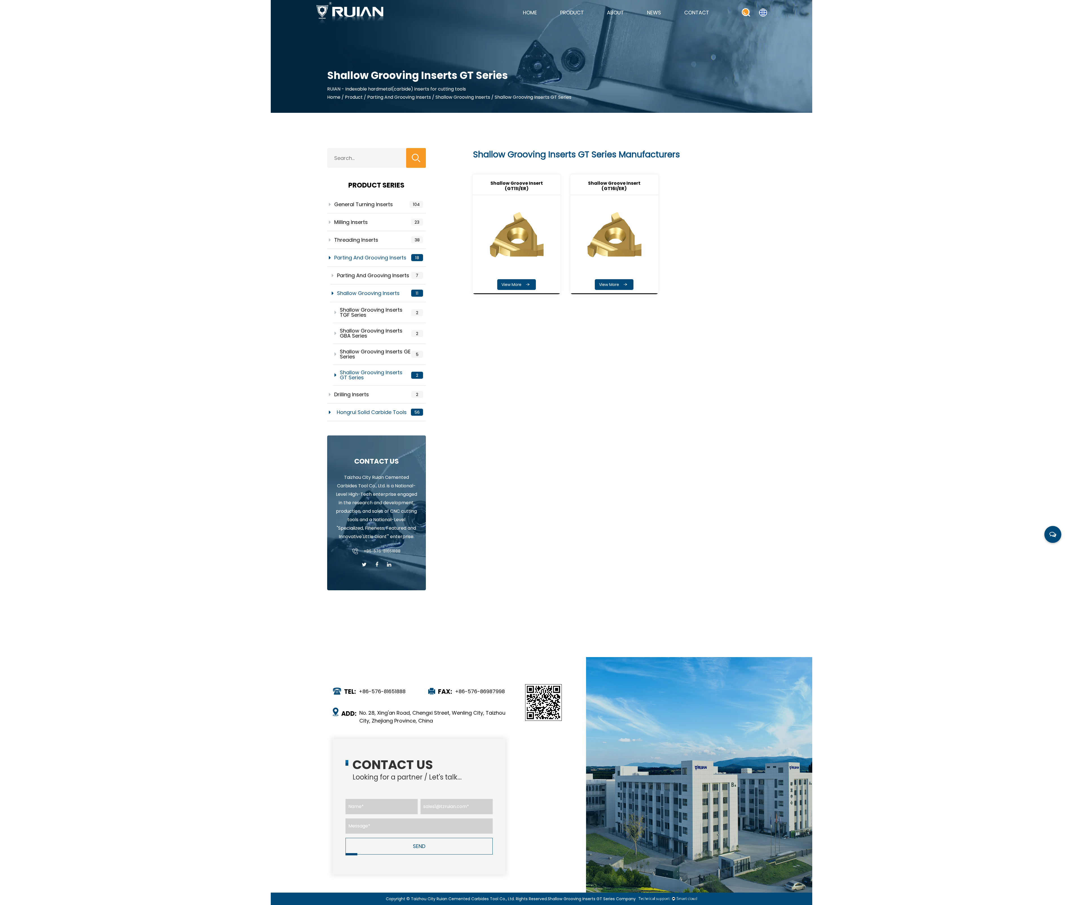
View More (512, 284)
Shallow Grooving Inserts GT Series (379, 375)
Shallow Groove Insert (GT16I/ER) (614, 185)
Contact (696, 12)
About (615, 12)
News (654, 12)
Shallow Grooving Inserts (462, 97)
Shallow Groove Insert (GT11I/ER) (516, 185)
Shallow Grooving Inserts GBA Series (379, 333)
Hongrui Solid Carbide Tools (378, 412)
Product (572, 12)
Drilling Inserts (376, 394)
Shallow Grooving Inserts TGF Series (379, 312)
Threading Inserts (377, 239)
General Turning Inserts (377, 204)
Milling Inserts (376, 222)
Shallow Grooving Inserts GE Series (379, 354)
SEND (419, 846)
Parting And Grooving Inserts (399, 97)
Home (530, 12)
